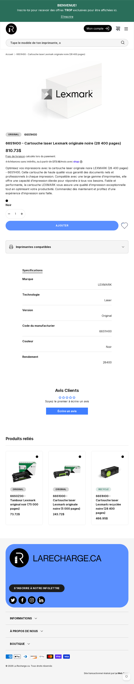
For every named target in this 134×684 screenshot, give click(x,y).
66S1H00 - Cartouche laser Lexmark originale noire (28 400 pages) (50, 54)
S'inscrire (67, 16)
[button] (117, 28)
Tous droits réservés (41, 666)
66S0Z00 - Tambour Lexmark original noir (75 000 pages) (24, 502)
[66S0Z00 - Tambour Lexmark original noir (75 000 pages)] (24, 472)
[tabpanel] (67, 320)
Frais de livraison (15, 156)
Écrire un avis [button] (67, 411)
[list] (67, 94)
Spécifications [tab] (32, 270)
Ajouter (62, 225)
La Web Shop (121, 673)
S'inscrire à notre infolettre (37, 588)
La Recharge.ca (22, 666)
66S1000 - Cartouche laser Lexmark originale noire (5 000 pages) (66, 502)
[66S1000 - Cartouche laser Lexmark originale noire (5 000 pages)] (67, 472)
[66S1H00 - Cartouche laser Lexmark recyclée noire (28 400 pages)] (110, 472)
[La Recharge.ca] (55, 549)
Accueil (9, 54)
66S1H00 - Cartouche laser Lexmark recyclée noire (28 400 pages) (108, 504)
